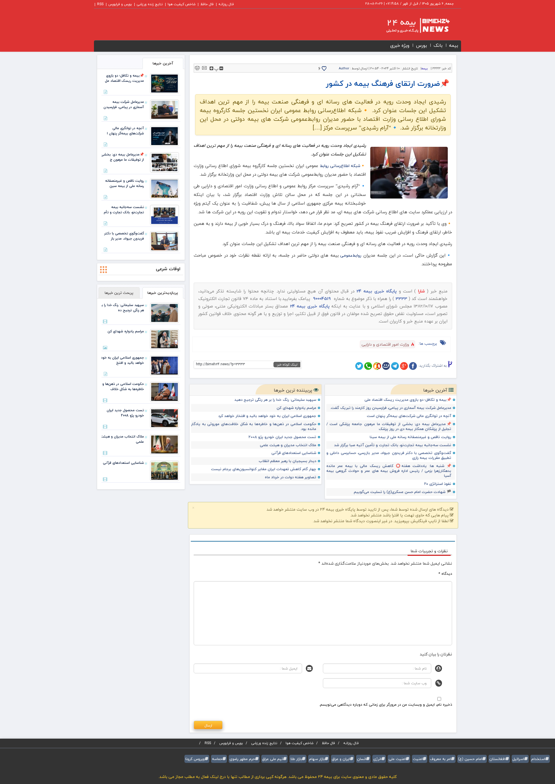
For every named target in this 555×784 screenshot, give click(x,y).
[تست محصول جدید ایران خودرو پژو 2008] (164, 417)
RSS (100, 4)
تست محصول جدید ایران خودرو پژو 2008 (282, 437)
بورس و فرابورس (120, 4)
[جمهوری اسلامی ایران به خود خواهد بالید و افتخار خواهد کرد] (164, 365)
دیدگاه (445, 573)
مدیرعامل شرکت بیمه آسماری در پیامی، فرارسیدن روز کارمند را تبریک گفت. (390, 407)
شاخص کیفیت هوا (181, 4)
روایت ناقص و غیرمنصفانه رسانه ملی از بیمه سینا (410, 437)
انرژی (377, 759)
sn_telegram (395, 366)
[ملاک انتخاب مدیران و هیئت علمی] (164, 444)
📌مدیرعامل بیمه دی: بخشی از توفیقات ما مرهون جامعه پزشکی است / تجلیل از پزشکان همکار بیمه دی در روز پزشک (389, 426)
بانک (438, 45)
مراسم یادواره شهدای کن (296, 407)
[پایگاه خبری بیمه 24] (412, 25)
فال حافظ (207, 4)
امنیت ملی (397, 759)
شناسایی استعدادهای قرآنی (293, 453)
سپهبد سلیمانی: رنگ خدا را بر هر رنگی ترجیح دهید (275, 399)
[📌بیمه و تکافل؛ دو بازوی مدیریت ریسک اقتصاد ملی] (164, 83)
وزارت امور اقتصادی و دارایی (385, 344)
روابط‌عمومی (350, 255)
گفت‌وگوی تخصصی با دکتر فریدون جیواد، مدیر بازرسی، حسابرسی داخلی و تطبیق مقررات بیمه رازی (389, 455)
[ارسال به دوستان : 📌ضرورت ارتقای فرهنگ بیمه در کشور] (204, 67)
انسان (361, 759)
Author (344, 68)
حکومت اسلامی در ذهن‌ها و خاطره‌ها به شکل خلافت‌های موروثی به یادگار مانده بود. (253, 426)
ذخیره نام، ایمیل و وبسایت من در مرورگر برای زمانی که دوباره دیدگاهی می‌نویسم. (385, 704)
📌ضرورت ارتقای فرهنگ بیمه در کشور (387, 83)
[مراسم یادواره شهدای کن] (164, 339)
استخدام (538, 759)
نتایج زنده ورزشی (150, 4)
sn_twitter (359, 366)
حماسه (217, 759)
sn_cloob (377, 366)
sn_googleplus (404, 366)
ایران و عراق (341, 759)
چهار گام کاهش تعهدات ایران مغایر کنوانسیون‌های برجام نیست (263, 469)
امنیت (418, 759)
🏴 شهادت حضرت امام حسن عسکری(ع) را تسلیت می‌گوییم (402, 492)
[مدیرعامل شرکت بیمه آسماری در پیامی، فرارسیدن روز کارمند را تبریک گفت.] (164, 109)
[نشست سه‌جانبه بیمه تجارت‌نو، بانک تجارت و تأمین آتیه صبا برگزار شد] (164, 214)
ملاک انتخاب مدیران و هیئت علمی (288, 445)
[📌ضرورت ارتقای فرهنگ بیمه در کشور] (409, 173)
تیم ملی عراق (272, 759)
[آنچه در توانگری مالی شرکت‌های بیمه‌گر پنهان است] (164, 135)
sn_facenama (386, 366)
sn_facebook (413, 366)
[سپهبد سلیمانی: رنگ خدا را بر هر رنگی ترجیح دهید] (164, 312)
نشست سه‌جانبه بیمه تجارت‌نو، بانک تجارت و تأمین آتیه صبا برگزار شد (392, 445)
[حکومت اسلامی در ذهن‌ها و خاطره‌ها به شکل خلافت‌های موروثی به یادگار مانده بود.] (164, 391)
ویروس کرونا (195, 759)
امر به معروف (440, 759)
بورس (421, 45)
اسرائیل (518, 759)
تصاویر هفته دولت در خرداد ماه (290, 477)
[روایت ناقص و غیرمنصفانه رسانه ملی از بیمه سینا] (164, 188)
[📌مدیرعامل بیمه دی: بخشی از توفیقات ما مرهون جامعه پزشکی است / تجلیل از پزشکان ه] (164, 162)
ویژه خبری (399, 45)
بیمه (453, 45)
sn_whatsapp (368, 366)
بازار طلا (296, 759)
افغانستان (497, 759)
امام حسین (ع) (470, 759)
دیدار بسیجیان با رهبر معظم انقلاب (287, 461)
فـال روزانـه (226, 4)
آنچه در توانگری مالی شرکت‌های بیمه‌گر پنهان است (409, 416)
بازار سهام (317, 759)
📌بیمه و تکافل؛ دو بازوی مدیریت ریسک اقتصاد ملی (408, 399)
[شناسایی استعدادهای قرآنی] (164, 470)
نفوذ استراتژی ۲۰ (437, 483)
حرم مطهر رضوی (242, 759)
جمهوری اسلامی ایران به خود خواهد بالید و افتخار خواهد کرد (267, 416)
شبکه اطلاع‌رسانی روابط (340, 165)
